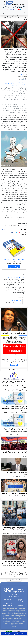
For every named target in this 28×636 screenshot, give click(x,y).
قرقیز (20, 574)
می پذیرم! (9, 631)
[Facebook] (25, 80)
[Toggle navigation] (3, 13)
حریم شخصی (21, 599)
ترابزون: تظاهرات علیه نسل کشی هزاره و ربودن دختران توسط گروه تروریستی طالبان (14, 562)
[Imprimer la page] (22, 80)
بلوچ (11, 574)
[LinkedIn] (23, 80)
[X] (19, 80)
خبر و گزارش (17, 16)
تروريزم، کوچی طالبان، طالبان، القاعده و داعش (15, 226)
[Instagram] (14, 233)
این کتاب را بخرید (14, 267)
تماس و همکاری (7, 601)
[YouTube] (19, 233)
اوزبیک (11, 572)
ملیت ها (24, 572)
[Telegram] (16, 233)
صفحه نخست (24, 16)
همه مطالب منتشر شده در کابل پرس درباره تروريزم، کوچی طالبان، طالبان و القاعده (16, 84)
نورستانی (16, 574)
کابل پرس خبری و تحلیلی (9, 390)
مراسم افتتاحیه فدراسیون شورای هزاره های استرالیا (14, 387)
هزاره (20, 572)
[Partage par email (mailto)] (26, 80)
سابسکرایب (14, 365)
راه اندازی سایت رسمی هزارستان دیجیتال (15, 429)
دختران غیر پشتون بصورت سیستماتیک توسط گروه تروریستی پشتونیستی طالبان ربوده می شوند (14, 529)
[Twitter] (21, 233)
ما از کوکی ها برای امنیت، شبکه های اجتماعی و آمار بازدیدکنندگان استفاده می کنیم (14, 633)
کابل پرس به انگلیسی (7, 605)
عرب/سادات (14, 576)
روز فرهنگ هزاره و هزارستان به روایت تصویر (14, 493)
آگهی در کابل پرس (7, 603)
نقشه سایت (20, 605)
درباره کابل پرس (7, 599)
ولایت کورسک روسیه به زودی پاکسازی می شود (15, 453)
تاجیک (16, 572)
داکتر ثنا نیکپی (12, 456)
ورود (21, 603)
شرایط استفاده (20, 601)
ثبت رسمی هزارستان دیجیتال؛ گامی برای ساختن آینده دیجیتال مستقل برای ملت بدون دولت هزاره (14, 408)
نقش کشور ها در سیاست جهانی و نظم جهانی (16, 473)
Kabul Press (23, 234)
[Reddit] (21, 80)
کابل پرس (24, 75)
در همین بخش (14, 369)
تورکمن (6, 572)
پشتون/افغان (5, 574)
